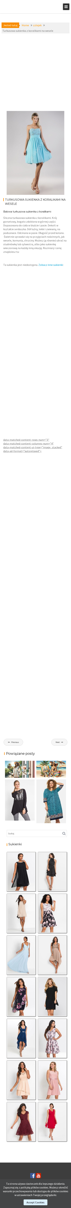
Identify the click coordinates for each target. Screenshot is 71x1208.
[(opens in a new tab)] (51, 801)
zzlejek (13, 121)
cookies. (44, 1187)
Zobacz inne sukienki (50, 265)
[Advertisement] (35, 72)
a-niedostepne (11, 117)
